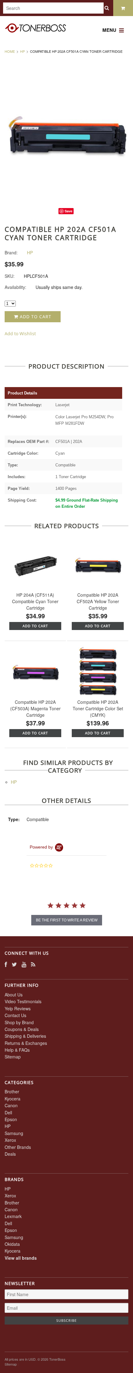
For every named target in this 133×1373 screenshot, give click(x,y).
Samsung (14, 1133)
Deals (10, 1154)
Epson (11, 1119)
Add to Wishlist (20, 333)
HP (22, 51)
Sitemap (13, 1057)
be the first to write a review (66, 920)
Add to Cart (34, 316)
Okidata (12, 1244)
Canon (11, 1105)
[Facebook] (6, 964)
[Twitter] (14, 964)
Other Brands (18, 1147)
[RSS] (33, 964)
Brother (12, 1091)
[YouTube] (24, 964)
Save (68, 211)
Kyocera (12, 1098)
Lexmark (13, 1216)
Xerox (10, 1140)
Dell (8, 1112)
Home (10, 51)
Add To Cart (35, 626)
